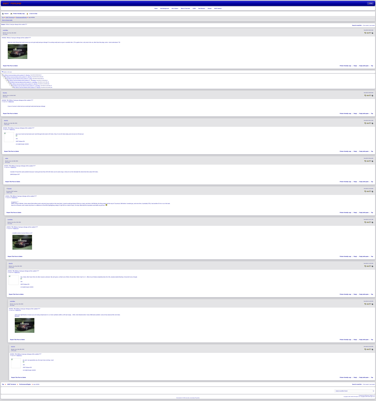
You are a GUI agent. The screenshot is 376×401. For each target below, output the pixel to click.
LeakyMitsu (5, 30)
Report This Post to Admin (10, 65)
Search (6, 13)
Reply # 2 (13, 167)
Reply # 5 (17, 272)
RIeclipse (28, 75)
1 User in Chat (33, 13)
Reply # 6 (18, 310)
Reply (355, 65)
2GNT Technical (10, 17)
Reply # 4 (16, 228)
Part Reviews (201, 8)
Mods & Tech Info (185, 8)
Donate (210, 8)
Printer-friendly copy (19, 13)
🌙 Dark (370, 3)
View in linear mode (7, 20)
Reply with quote (364, 65)
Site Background (164, 8)
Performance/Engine (21, 17)
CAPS (194, 8)
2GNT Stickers (218, 8)
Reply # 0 (11, 101)
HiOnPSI (30, 76)
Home (156, 8)
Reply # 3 (14, 197)
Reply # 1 (12, 129)
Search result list (357, 25)
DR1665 (34, 80)
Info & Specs (175, 8)
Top (3, 17)
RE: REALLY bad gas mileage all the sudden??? (14, 75)
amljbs (30, 78)
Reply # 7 (19, 355)
